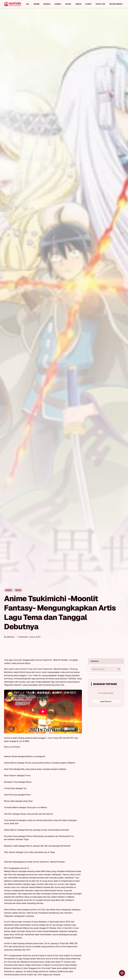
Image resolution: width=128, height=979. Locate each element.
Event (89, 4)
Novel (68, 4)
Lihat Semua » (106, 701)
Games (57, 4)
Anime (37, 4)
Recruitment (116, 4)
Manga (47, 4)
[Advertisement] (107, 727)
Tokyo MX (64, 943)
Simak (79, 4)
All (28, 4)
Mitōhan (10, 637)
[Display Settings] (122, 973)
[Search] (118, 669)
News (18, 590)
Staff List (100, 4)
